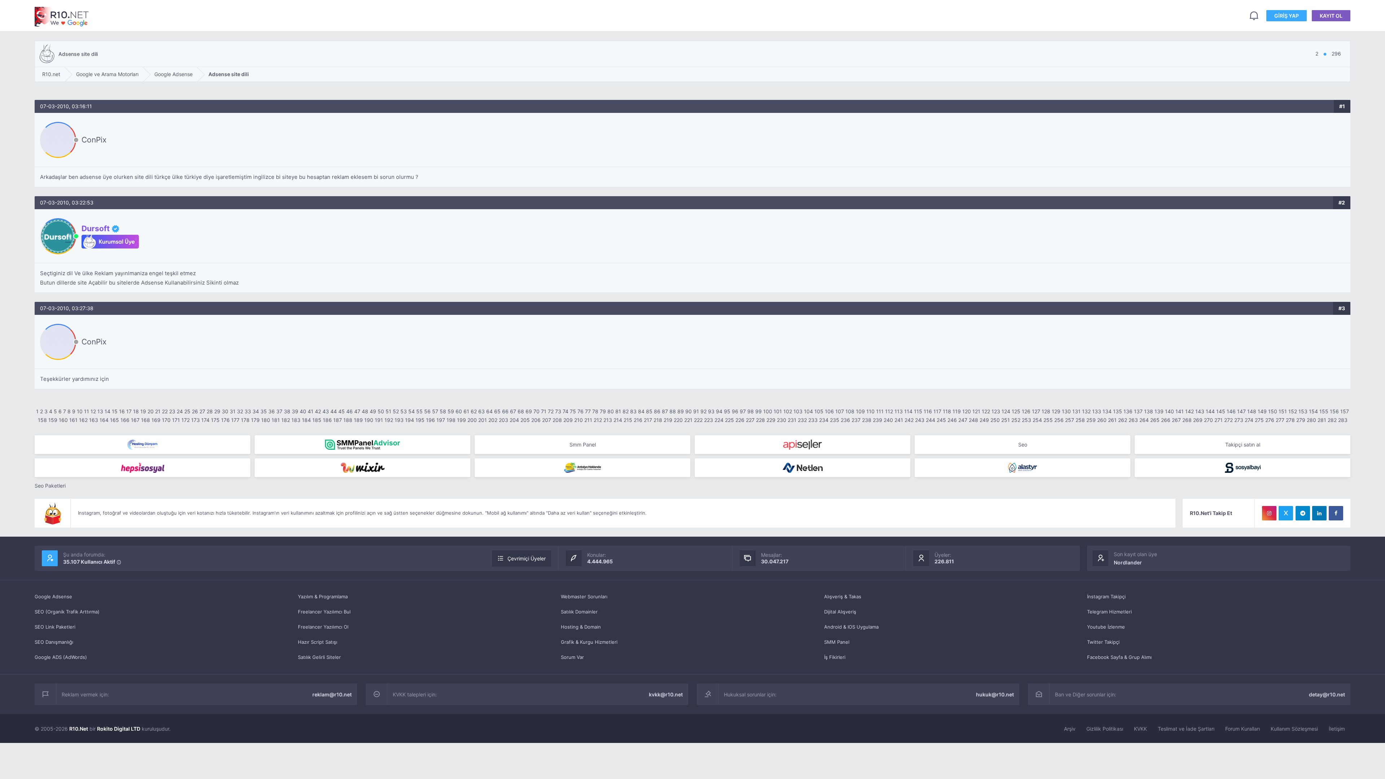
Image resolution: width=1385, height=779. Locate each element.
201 (482, 420)
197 (440, 420)
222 (698, 420)
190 (368, 420)
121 (976, 411)
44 (333, 411)
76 (580, 411)
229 (770, 420)
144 (1210, 411)
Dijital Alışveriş (840, 612)
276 (1269, 420)
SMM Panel (836, 642)
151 (1283, 411)
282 (1332, 420)
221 (688, 420)
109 (860, 411)
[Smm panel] (362, 444)
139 (1159, 411)
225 (729, 420)
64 (489, 411)
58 (443, 411)
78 (595, 411)
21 (158, 411)
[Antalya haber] (582, 467)
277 (1280, 420)
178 (245, 420)
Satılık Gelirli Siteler (319, 657)
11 (86, 411)
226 (739, 420)
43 (325, 411)
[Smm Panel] (802, 444)
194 (409, 420)
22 (165, 411)
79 (603, 411)
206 (536, 420)
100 (767, 411)
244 (930, 420)
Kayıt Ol (1331, 16)
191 (379, 420)
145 (1220, 411)
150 (1272, 411)
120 (966, 411)
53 (403, 411)
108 (849, 411)
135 (1117, 411)
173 (195, 420)
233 (813, 420)
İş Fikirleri (834, 657)
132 (1086, 411)
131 (1076, 411)
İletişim (1337, 729)
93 (711, 411)
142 (1189, 411)
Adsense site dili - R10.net (62, 17)
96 (735, 411)
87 (665, 411)
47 (357, 411)
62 (474, 411)
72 (551, 411)
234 (823, 420)
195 (420, 420)
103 (798, 411)
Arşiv (1070, 729)
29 (217, 411)
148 (1251, 411)
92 (703, 411)
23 (172, 411)
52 (396, 411)
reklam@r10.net (332, 694)
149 (1262, 411)
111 (880, 411)
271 (1218, 420)
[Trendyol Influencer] (362, 467)
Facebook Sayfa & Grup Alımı (1119, 657)
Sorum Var (572, 657)
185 (316, 420)
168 (145, 420)
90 (688, 411)
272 (1228, 420)
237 (856, 420)
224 (719, 420)
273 (1238, 420)
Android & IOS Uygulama (851, 627)
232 (802, 420)
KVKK (1140, 729)
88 (672, 411)
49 (373, 411)
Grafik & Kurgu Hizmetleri (589, 642)
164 (104, 420)
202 (492, 420)
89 (680, 411)
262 (1122, 420)
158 (42, 420)
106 (829, 411)
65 (497, 411)
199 (461, 420)
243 (919, 420)
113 (898, 411)
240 (888, 420)
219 (668, 420)
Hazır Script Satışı (317, 642)
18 (136, 411)
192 (388, 420)
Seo (1022, 444)
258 (1080, 420)
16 (122, 411)
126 (1026, 411)
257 (1069, 420)
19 (143, 411)
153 (1302, 411)
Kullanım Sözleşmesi (1294, 729)
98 (750, 411)
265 (1155, 420)
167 (135, 420)
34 (255, 411)
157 (1344, 411)
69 (529, 411)
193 (399, 420)
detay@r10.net (1327, 694)
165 (114, 420)
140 (1169, 411)
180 (265, 420)
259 (1091, 420)
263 (1133, 420)
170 (166, 420)
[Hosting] (142, 444)
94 (719, 411)
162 (83, 420)
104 (808, 411)
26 (195, 411)
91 (696, 411)
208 (557, 420)
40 (303, 411)
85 (649, 411)
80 (610, 411)
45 (341, 411)
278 (1290, 420)
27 (202, 411)
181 (276, 420)
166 (124, 420)
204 (514, 420)
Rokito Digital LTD (118, 729)
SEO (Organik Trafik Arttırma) (67, 612)
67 (513, 411)
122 (986, 411)
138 (1148, 411)
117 (937, 411)
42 (318, 411)
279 (1300, 420)
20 (151, 411)
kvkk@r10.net (666, 694)
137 (1138, 411)
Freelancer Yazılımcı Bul (324, 612)
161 (73, 420)
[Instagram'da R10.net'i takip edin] (1269, 513)
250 (995, 420)
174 (205, 420)
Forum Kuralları (1242, 729)
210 (578, 420)
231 (792, 420)
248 (973, 420)
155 (1323, 411)
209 (568, 420)
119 (957, 411)
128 (1046, 411)
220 (678, 420)
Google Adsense (53, 596)
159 (52, 420)
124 (1006, 411)
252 (1015, 420)
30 (225, 411)
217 (648, 420)
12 (93, 411)
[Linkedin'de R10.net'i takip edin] (1319, 513)
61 (466, 411)
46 (349, 411)
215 (628, 420)
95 (727, 411)
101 (778, 411)
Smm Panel (583, 444)
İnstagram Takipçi (1106, 596)
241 (898, 420)
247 (962, 420)
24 (180, 411)
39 (295, 411)
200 (472, 420)
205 (525, 420)
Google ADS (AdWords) (61, 657)
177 (235, 420)
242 (909, 420)
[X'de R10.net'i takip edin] (1286, 513)
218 (658, 420)
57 (435, 411)
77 (588, 411)
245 (941, 420)
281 (1322, 420)
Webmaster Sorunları (584, 596)
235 (834, 420)
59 (451, 411)
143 (1199, 411)
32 (240, 411)
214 (618, 420)
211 (588, 420)
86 (657, 411)
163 (93, 420)
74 (565, 411)
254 (1037, 420)
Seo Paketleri (50, 486)
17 (129, 411)
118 (947, 411)
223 (708, 420)
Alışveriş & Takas (842, 596)
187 (337, 420)
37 (279, 411)
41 (310, 411)
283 (1342, 420)
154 (1313, 411)
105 (818, 411)
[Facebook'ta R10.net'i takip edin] (1336, 513)
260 (1102, 420)
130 (1066, 411)
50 (381, 411)
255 (1048, 420)
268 (1187, 420)
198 (451, 420)
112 (889, 411)
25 (187, 411)
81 (618, 411)
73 (558, 411)
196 (430, 420)
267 (1176, 420)
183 (295, 420)
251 (1005, 420)
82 (626, 411)
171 (176, 420)
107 (839, 411)
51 (388, 411)
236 (845, 420)
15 (115, 411)
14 (107, 411)
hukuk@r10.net (995, 694)
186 (327, 420)
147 (1241, 411)
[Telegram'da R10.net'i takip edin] (1303, 513)
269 (1197, 420)
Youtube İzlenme (1106, 627)
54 (411, 411)
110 (870, 411)
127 (1036, 411)
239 (877, 420)
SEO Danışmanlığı (54, 642)
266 (1165, 420)
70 (536, 411)
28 (210, 411)
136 (1128, 411)
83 (633, 411)
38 (287, 411)
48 (365, 411)
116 (928, 411)
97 (743, 411)
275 (1259, 420)
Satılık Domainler (579, 612)
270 (1208, 420)
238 (866, 420)
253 (1026, 420)
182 (285, 420)
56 (427, 411)
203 (503, 420)
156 (1334, 411)
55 (419, 411)
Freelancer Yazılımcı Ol (323, 627)
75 (573, 411)
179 (255, 420)
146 (1231, 411)
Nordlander (1128, 562)
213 (607, 420)
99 (758, 411)
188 (347, 420)
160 (63, 420)
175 (215, 420)
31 (233, 411)
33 (248, 411)
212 (598, 420)
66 (505, 411)
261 (1112, 420)
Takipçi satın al (1242, 444)
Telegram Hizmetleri (1109, 612)
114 (908, 411)
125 (1016, 411)
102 (787, 411)
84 (641, 411)
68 (521, 411)
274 (1249, 420)
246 (952, 420)
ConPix (94, 140)
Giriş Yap (1286, 16)
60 (459, 411)
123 (996, 411)
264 (1144, 420)
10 (80, 411)
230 (781, 420)
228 (760, 420)
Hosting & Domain (581, 627)
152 (1292, 411)
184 (306, 420)
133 (1096, 411)
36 (271, 411)
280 (1311, 420)
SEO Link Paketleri (55, 627)
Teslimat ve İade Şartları (1186, 729)
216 (638, 420)
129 (1056, 411)
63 (481, 411)
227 (750, 420)
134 (1107, 411)
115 (918, 411)
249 (984, 420)
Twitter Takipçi (1103, 642)
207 (546, 420)
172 (185, 420)
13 (100, 411)
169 (156, 420)
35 (263, 411)
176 (225, 420)
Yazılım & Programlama (323, 596)
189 (358, 420)
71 (543, 411)
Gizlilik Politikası (1104, 729)
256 (1059, 420)
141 (1179, 411)
